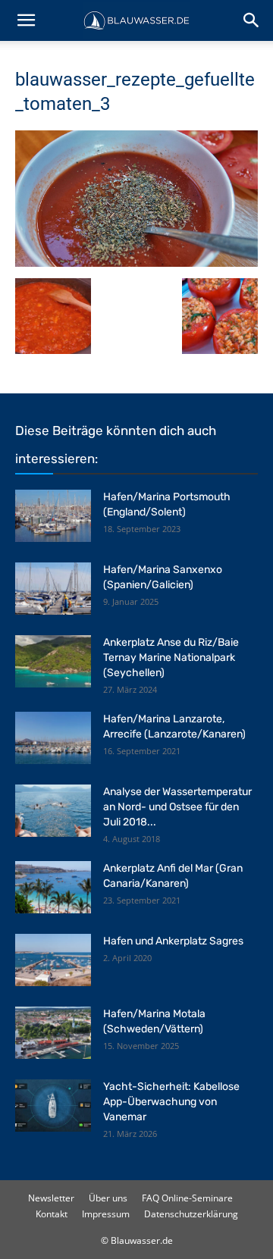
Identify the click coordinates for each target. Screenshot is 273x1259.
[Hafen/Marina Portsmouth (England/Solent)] (53, 516)
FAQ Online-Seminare (187, 1198)
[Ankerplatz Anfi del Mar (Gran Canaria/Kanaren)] (53, 887)
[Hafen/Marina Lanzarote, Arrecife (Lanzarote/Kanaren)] (53, 738)
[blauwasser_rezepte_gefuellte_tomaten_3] (136, 262)
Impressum (106, 1213)
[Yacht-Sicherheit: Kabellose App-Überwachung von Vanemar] (53, 1105)
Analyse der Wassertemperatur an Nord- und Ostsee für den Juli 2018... (177, 806)
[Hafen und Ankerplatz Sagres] (53, 960)
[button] (26, 20)
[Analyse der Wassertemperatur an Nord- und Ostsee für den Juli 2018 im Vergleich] (53, 811)
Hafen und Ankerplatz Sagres (173, 941)
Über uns (108, 1198)
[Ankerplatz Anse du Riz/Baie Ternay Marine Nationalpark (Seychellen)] (53, 661)
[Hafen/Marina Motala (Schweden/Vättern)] (53, 1033)
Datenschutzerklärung (191, 1213)
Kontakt (51, 1213)
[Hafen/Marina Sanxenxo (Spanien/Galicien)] (53, 588)
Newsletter (51, 1198)
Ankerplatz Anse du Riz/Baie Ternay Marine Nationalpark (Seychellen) (171, 657)
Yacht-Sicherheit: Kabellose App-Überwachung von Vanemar (171, 1101)
